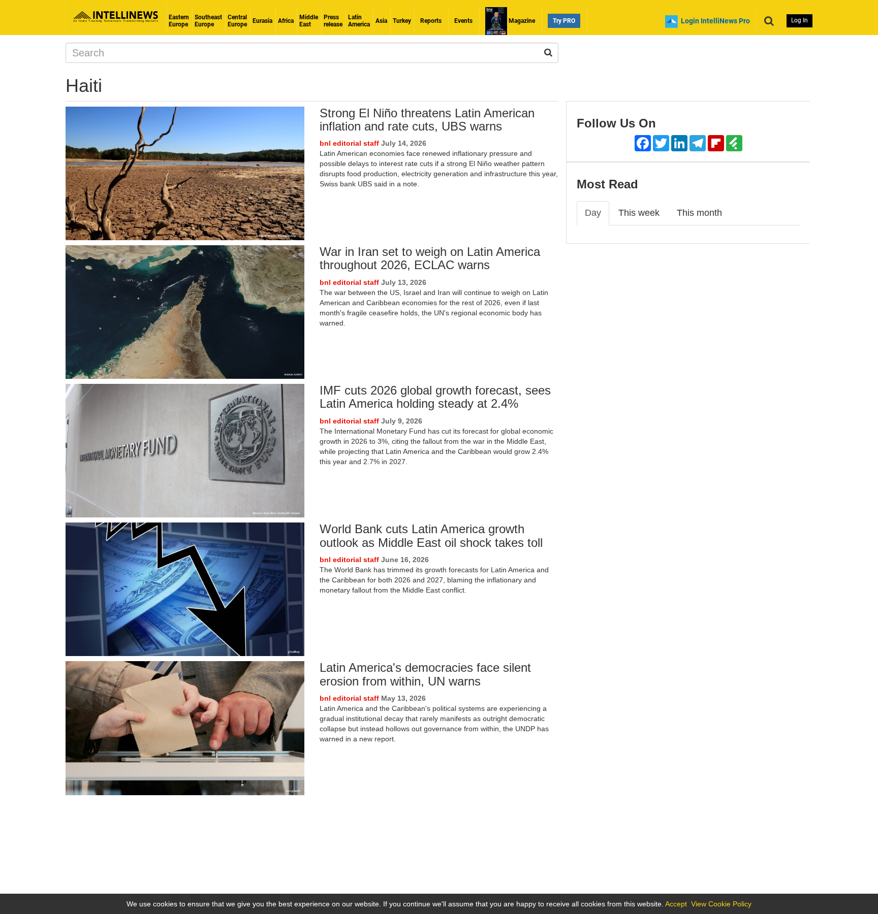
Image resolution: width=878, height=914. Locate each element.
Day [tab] (593, 213)
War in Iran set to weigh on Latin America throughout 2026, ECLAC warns (430, 258)
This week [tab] (639, 213)
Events (463, 20)
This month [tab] (699, 213)
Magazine (521, 20)
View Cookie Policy (721, 904)
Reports (431, 20)
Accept (676, 904)
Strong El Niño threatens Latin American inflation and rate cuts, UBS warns (427, 119)
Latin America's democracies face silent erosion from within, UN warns (425, 674)
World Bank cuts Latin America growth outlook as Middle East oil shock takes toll (431, 535)
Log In (799, 20)
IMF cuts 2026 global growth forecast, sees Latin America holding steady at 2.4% (435, 396)
